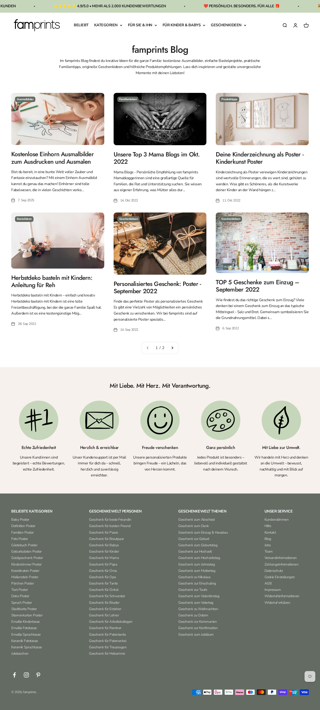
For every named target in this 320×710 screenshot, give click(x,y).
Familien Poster (22, 532)
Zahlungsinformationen (281, 564)
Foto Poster (19, 538)
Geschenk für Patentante (107, 634)
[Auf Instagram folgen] (26, 675)
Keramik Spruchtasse (26, 647)
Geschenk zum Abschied (196, 519)
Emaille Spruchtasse (26, 634)
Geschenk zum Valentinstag (198, 596)
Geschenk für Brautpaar (106, 538)
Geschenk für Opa (102, 577)
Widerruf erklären (277, 602)
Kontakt (270, 532)
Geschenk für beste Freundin (110, 519)
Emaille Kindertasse (25, 621)
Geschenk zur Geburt (193, 538)
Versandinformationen (280, 557)
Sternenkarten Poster (26, 615)
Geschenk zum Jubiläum (196, 634)
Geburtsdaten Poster (26, 551)
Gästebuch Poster (24, 545)
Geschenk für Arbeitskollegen (111, 621)
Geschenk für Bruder (104, 602)
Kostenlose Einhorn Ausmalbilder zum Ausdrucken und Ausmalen (52, 158)
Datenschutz (273, 570)
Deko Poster (20, 596)
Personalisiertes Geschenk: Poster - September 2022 (157, 287)
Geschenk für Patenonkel (107, 640)
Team (268, 551)
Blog (267, 538)
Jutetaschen (20, 653)
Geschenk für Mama (104, 557)
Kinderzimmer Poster (26, 564)
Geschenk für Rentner (105, 628)
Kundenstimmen (276, 519)
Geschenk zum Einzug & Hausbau (203, 532)
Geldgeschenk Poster (27, 557)
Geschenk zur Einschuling (197, 583)
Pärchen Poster (22, 583)
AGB (268, 583)
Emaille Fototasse (24, 628)
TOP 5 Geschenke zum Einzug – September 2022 (257, 286)
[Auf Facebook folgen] (14, 675)
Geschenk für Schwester (107, 596)
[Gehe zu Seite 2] (172, 348)
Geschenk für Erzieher (105, 609)
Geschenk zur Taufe (192, 589)
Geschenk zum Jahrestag (196, 564)
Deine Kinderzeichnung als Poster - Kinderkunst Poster (259, 158)
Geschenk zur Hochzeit (195, 551)
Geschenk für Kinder (104, 551)
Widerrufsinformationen (281, 596)
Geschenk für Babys (104, 545)
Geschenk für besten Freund (110, 526)
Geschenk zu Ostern (193, 615)
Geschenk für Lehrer (104, 615)
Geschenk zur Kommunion (197, 621)
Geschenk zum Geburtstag (197, 545)
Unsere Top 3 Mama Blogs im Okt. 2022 (157, 158)
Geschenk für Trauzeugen (108, 647)
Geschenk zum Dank (193, 526)
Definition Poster (23, 526)
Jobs (267, 545)
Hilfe (267, 526)
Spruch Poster (21, 602)
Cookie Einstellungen (279, 577)
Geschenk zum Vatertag (195, 602)
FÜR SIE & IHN (140, 25)
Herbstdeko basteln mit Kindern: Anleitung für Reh (51, 281)
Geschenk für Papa (103, 564)
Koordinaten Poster (25, 570)
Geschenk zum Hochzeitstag (199, 557)
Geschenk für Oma (103, 570)
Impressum (272, 589)
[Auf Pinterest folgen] (38, 675)
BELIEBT (81, 25)
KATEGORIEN (106, 25)
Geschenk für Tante (103, 583)
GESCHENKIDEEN (226, 25)
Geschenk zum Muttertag (196, 570)
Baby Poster (20, 519)
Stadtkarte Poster (24, 609)
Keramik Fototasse (24, 640)
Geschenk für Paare (103, 532)
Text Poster (19, 589)
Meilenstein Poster (24, 577)
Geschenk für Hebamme (107, 653)
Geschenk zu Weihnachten (198, 609)
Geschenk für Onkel (103, 589)
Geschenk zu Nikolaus (194, 577)
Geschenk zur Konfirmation (198, 628)
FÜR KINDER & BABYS (182, 25)
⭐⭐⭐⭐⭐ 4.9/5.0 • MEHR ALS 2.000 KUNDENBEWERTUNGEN (92, 6)
